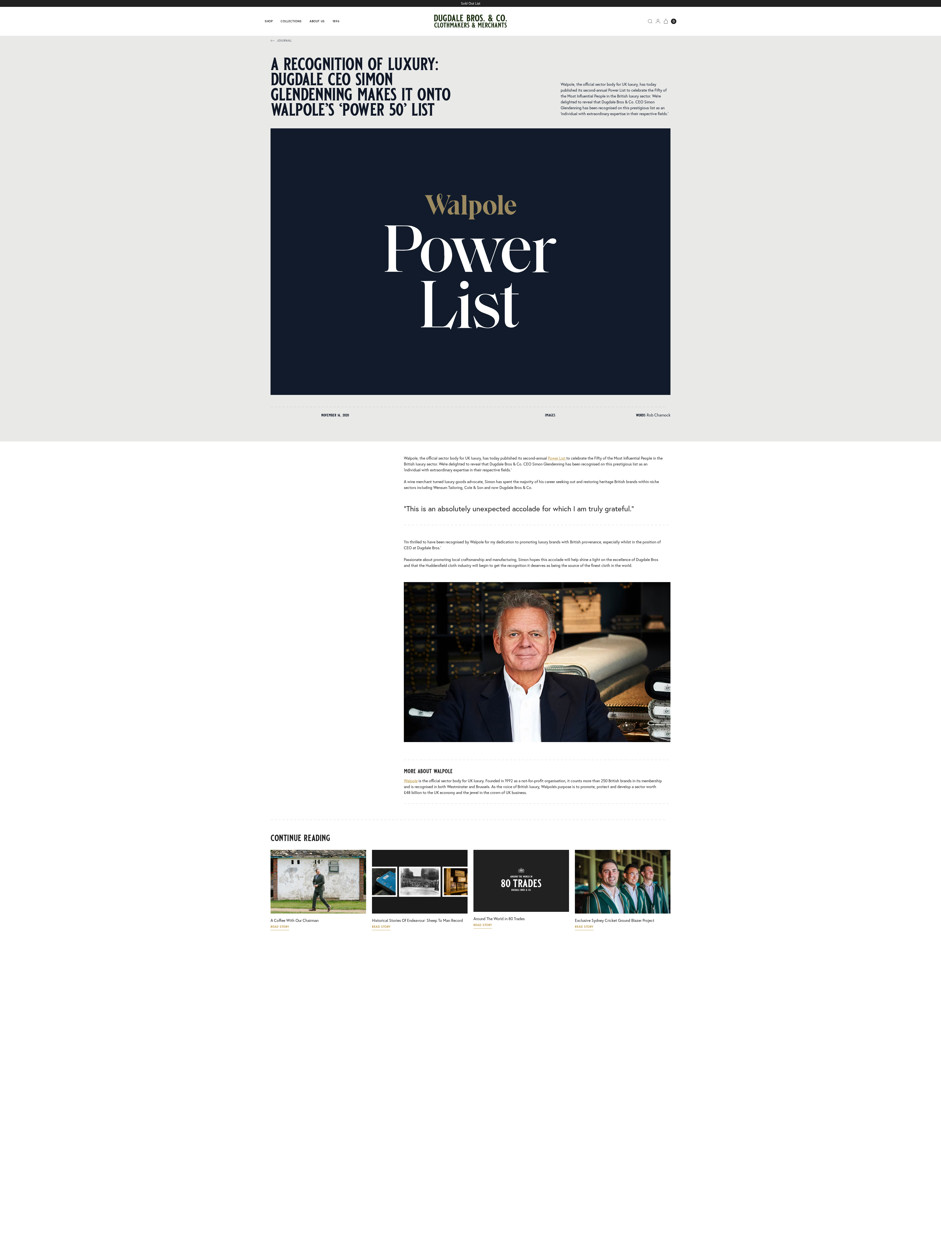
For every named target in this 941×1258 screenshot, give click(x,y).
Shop (269, 21)
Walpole (411, 780)
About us (317, 21)
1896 (336, 21)
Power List (557, 458)
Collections (291, 21)
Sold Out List (470, 3)
